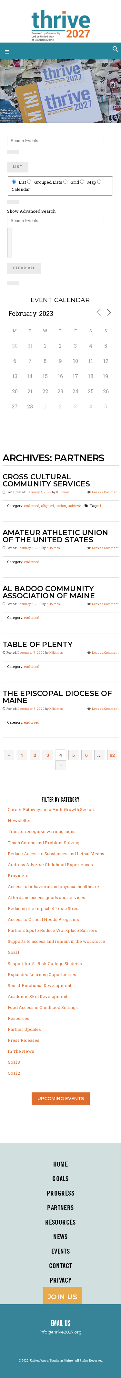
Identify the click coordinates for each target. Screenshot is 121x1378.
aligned (47, 505)
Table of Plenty (38, 644)
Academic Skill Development (37, 996)
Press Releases (23, 1040)
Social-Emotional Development (39, 985)
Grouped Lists (48, 182)
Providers (18, 875)
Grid (74, 182)
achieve (74, 505)
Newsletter (19, 820)
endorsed (31, 505)
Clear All (24, 268)
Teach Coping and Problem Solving (43, 842)
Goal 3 (14, 1062)
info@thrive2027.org (61, 1331)
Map (91, 182)
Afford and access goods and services (46, 897)
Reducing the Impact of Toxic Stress (44, 908)
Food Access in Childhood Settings (43, 1007)
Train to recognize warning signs (42, 831)
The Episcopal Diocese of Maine (57, 697)
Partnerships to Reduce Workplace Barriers (52, 930)
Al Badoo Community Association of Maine (49, 592)
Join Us (62, 1297)
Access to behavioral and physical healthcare (53, 886)
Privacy (61, 1280)
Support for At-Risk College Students (45, 963)
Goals (60, 1179)
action (60, 505)
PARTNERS (60, 1208)
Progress (60, 1193)
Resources (18, 1018)
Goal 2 (14, 1073)
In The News (21, 1051)
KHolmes (62, 492)
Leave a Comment (105, 492)
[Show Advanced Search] (13, 152)
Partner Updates (24, 1029)
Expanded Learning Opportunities (42, 974)
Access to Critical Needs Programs (43, 919)
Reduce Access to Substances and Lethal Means (56, 853)
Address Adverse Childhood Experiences (50, 864)
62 (112, 755)
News (60, 1237)
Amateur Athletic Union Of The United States (55, 536)
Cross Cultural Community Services (46, 480)
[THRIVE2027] (60, 23)
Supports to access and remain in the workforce (56, 941)
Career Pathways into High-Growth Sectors (52, 809)
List (18, 167)
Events (60, 1251)
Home (60, 1164)
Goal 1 (13, 952)
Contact (60, 1266)
